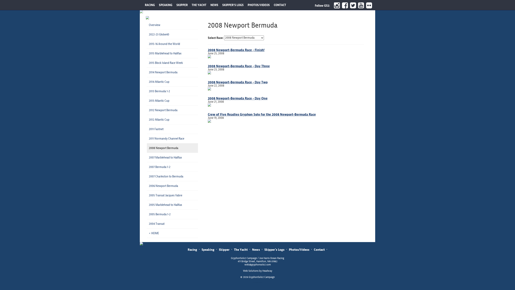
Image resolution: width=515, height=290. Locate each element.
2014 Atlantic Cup (159, 82)
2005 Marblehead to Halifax (165, 205)
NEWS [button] (214, 5)
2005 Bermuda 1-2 (160, 214)
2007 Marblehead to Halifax (165, 157)
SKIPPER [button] (182, 5)
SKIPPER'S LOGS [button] (233, 5)
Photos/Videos (299, 250)
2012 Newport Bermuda (163, 110)
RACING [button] (150, 5)
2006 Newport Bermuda (163, 186)
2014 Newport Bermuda (163, 72)
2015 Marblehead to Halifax (165, 53)
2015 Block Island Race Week (166, 63)
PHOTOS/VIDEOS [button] (259, 5)
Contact (319, 250)
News (256, 250)
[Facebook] (344, 5)
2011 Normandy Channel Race (166, 139)
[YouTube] (360, 5)
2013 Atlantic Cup (159, 101)
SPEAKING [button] (165, 5)
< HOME (154, 233)
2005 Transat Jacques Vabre (165, 195)
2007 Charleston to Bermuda (166, 176)
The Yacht (241, 250)
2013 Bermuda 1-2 (159, 91)
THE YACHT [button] (199, 5)
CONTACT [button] (280, 5)
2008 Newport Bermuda (163, 148)
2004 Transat (157, 224)
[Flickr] (369, 5)
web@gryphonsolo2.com (257, 264)
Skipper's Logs (274, 250)
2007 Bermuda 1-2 (159, 167)
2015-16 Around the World (164, 44)
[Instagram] (336, 5)
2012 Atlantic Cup (159, 120)
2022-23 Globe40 (159, 34)
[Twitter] (352, 5)
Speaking (208, 250)
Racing (192, 250)
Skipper (224, 250)
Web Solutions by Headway (257, 271)
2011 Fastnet (156, 129)
